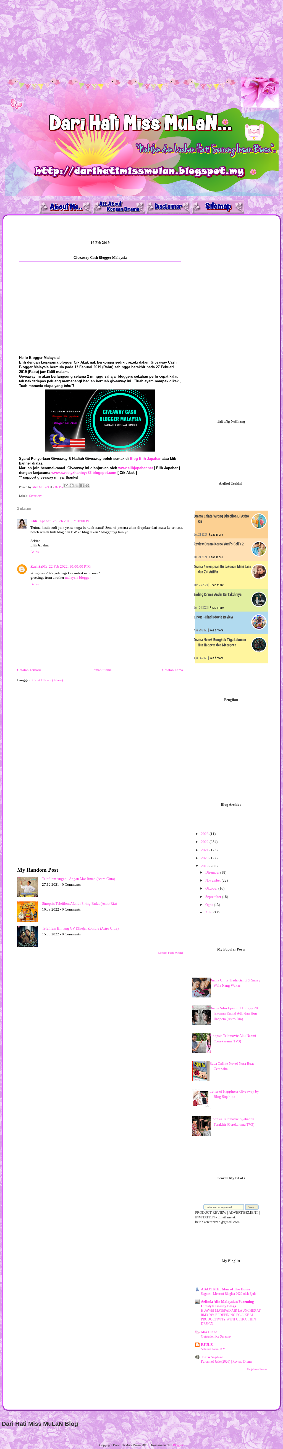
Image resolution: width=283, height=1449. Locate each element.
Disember (212, 872)
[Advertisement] (141, 38)
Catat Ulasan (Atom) (47, 680)
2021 (205, 850)
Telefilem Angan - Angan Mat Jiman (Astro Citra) (78, 879)
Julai (209, 913)
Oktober (211, 888)
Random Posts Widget (170, 952)
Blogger (178, 1445)
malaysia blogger (78, 577)
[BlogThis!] (71, 485)
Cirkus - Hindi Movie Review (213, 617)
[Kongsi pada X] (77, 485)
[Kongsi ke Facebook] (82, 485)
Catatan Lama (172, 670)
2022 (205, 842)
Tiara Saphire (212, 1357)
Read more (216, 534)
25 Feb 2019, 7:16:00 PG (71, 521)
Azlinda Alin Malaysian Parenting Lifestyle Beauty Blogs (227, 1303)
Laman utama (101, 670)
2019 (205, 866)
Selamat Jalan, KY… (215, 1349)
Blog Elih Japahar (145, 459)
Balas (34, 552)
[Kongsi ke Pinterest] (87, 485)
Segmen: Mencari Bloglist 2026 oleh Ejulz (228, 1294)
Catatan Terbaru (29, 670)
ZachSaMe (38, 566)
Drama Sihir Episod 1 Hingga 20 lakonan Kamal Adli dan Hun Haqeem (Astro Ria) (233, 1013)
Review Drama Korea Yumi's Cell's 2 (219, 544)
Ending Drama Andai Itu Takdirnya (218, 594)
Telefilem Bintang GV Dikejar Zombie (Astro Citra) (80, 928)
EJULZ (207, 1345)
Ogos (209, 905)
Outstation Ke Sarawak (216, 1336)
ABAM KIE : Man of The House (225, 1289)
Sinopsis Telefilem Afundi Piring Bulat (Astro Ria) (79, 903)
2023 (205, 834)
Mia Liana (209, 1332)
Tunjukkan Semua (257, 1369)
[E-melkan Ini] (66, 485)
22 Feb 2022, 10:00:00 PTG (70, 566)
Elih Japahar (40, 521)
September (213, 897)
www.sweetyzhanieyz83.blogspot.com (83, 473)
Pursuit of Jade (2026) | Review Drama (226, 1361)
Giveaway (35, 495)
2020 (205, 858)
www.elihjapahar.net (135, 468)
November (213, 880)
